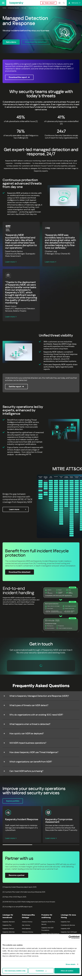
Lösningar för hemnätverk (8, 916)
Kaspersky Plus (7, 925)
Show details (70, 964)
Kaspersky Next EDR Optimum (50, 933)
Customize (40, 971)
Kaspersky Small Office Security (48, 923)
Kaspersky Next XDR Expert (69, 932)
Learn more (10, 262)
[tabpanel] (41, 196)
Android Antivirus (27, 922)
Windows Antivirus (27, 932)
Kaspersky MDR (65, 928)
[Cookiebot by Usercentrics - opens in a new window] (70, 937)
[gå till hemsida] (16, 3)
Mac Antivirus (26, 925)
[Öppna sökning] (63, 3)
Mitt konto (75, 3)
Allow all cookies (67, 971)
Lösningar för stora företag (68, 916)
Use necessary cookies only (15, 971)
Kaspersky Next (65, 922)
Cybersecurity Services (68, 925)
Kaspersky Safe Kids (9, 932)
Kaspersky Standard (9, 922)
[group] (41, 609)
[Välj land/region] (59, 3)
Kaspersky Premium (8, 928)
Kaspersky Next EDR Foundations (47, 929)
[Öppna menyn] (3, 3)
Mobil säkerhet (26, 928)
